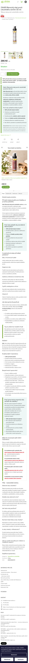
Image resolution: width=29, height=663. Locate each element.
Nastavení (14, 654)
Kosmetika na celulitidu (13, 556)
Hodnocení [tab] (14, 193)
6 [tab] (16, 190)
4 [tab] (13, 190)
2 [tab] (10, 190)
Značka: (7, 19)
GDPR (2, 581)
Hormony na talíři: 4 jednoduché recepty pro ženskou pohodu (13, 616)
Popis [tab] (3, 193)
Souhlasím (21, 659)
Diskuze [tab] (20, 193)
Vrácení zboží (4, 583)
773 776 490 (6, 602)
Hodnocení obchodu (5, 585)
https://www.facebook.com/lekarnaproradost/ (14, 607)
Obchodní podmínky (5, 577)
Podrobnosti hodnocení (20, 17)
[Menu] (25, 1)
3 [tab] (12, 190)
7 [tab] (18, 190)
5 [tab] (15, 190)
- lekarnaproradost (5, 576)
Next (27, 147)
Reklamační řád (4, 587)
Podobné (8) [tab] (8, 193)
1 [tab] (9, 190)
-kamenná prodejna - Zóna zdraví (9, 572)
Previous (2, 147)
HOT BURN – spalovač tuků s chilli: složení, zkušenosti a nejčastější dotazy (13, 629)
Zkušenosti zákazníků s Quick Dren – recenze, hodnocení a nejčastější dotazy (14, 622)
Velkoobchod (4, 570)
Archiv (4, 643)
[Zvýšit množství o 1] (6, 73)
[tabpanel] (14, 169)
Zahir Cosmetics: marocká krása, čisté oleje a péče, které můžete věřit (14, 636)
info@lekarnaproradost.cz (9, 600)
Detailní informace (5, 135)
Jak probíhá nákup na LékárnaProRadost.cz (11, 579)
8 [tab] (19, 190)
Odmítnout (7, 659)
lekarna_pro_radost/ (8, 609)
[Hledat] (17, 1)
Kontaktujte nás (4, 574)
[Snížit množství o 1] (6, 75)
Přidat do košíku (14, 74)
